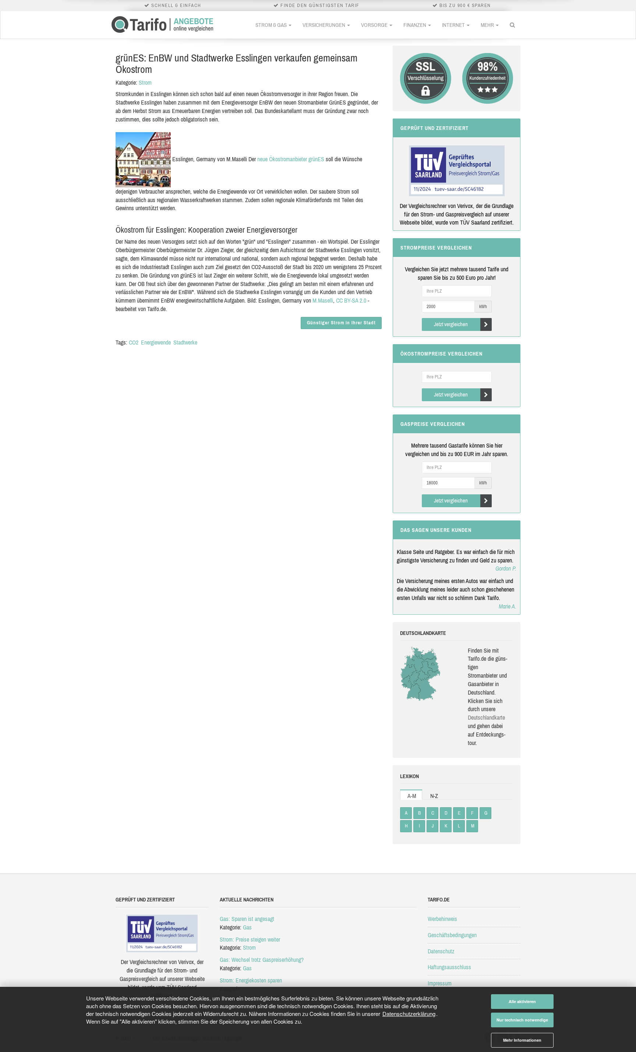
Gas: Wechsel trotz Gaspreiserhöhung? (262, 959)
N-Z (434, 795)
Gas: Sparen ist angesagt (247, 918)
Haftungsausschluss (449, 967)
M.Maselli (322, 300)
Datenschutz (441, 951)
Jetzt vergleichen (451, 324)
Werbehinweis (442, 918)
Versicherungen (324, 25)
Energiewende (156, 342)
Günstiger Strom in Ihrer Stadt (341, 322)
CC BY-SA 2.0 (351, 300)
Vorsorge (375, 25)
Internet (454, 25)
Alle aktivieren (522, 1001)
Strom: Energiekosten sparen (251, 980)
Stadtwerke (185, 342)
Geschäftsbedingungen (452, 935)
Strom (145, 82)
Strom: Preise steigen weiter (250, 939)
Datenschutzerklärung (408, 1013)
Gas (247, 927)
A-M (411, 795)
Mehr (488, 25)
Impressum (440, 983)
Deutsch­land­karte (486, 717)
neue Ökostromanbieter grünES (290, 159)
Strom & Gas (271, 25)
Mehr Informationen (522, 1040)
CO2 (133, 342)
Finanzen (415, 25)
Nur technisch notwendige (522, 1020)
